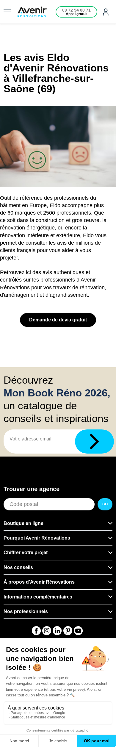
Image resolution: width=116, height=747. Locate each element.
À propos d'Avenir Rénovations (39, 582)
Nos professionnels (26, 611)
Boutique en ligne (23, 523)
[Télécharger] (94, 441)
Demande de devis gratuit (58, 319)
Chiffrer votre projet (26, 552)
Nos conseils (18, 567)
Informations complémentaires (38, 596)
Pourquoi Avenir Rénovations (37, 537)
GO (105, 504)
